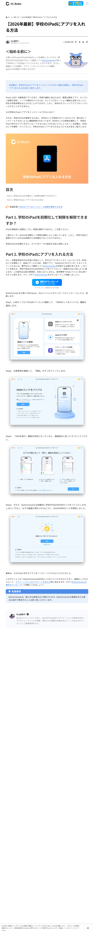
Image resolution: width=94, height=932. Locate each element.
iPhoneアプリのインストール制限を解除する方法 (40, 206)
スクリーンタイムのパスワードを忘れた (33, 581)
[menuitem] (76, 42)
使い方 (16, 17)
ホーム (10, 17)
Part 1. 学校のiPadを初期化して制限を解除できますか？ (32, 195)
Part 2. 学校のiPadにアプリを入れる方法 (25, 199)
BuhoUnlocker (48, 60)
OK (88, 928)
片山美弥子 (15, 41)
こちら (65, 928)
